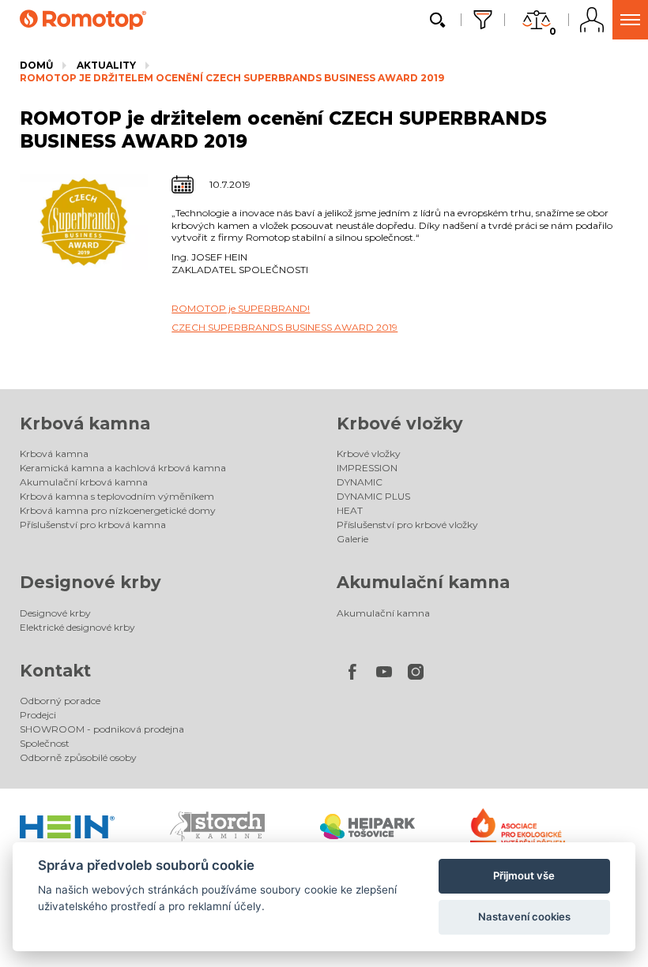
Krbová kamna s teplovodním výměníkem (117, 496)
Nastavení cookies (524, 916)
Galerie (352, 539)
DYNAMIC (359, 482)
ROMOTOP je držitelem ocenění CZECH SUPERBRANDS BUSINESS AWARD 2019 (232, 78)
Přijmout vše (524, 875)
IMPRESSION (367, 468)
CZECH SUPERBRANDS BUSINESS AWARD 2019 (284, 327)
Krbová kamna (85, 423)
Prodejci (38, 715)
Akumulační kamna (423, 582)
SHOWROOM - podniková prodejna (102, 729)
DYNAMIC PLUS (373, 496)
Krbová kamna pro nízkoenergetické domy (118, 510)
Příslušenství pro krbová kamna (93, 524)
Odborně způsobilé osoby (78, 757)
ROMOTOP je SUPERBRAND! (240, 308)
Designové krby (90, 582)
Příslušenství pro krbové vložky (407, 524)
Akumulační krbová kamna (84, 482)
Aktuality (106, 65)
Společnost (45, 743)
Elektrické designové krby (77, 627)
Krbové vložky (400, 423)
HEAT (350, 510)
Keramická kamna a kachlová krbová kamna (123, 468)
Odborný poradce (60, 701)
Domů (36, 65)
